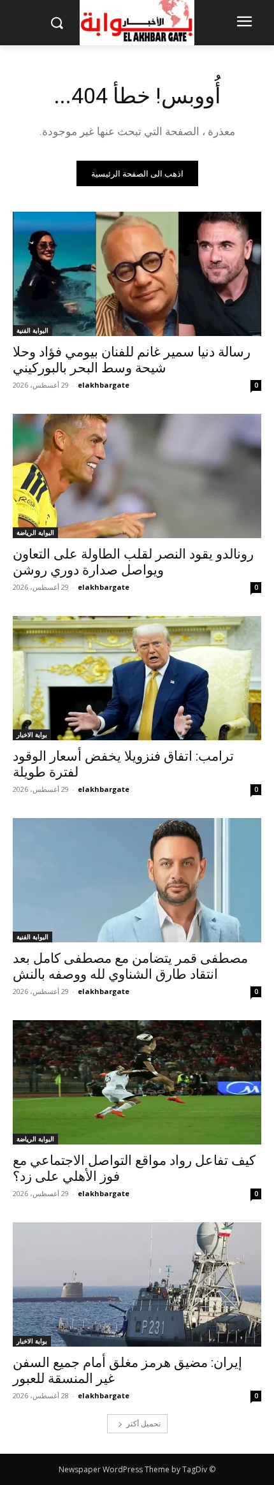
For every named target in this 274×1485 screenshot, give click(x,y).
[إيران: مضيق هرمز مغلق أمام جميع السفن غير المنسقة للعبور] (137, 1284)
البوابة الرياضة (35, 532)
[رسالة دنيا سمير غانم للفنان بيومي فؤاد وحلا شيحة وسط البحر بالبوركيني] (137, 274)
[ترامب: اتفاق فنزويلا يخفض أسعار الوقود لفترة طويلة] (137, 678)
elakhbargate (103, 385)
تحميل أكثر (143, 1423)
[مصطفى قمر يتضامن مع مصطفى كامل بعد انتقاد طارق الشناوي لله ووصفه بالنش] (137, 880)
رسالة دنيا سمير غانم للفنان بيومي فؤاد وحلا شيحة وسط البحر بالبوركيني (131, 360)
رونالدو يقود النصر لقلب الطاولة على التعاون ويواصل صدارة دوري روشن (133, 562)
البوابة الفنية (32, 330)
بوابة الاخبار (32, 734)
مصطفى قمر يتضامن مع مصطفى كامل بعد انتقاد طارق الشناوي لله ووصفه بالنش (130, 966)
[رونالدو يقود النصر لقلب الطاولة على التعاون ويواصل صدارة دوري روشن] (137, 476)
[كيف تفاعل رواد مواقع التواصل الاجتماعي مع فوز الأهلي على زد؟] (137, 1082)
